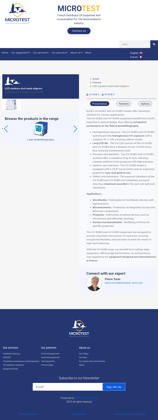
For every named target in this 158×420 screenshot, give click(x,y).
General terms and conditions (130, 414)
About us (76, 52)
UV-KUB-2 (94, 94)
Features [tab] (124, 103)
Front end (97, 82)
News (88, 52)
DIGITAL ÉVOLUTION (86, 398)
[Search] (154, 44)
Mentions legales (28, 414)
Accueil (96, 79)
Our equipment (20, 52)
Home (5, 52)
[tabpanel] (121, 185)
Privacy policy (79, 414)
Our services (40, 52)
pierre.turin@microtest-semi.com (124, 282)
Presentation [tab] (99, 103)
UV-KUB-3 (109, 94)
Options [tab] (145, 103)
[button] (6, 128)
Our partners (59, 52)
